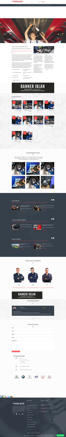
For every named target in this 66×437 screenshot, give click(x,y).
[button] (49, 69)
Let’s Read (16, 408)
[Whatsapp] (3, 396)
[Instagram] (5, 396)
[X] (2, 396)
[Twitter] (9, 396)
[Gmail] (6, 396)
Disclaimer (38, 432)
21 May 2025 (44, 206)
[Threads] (11, 396)
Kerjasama (32, 432)
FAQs (35, 432)
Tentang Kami (28, 432)
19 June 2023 (44, 226)
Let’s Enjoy (22, 407)
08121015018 (43, 2)
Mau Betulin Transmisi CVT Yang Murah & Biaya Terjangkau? (25, 206)
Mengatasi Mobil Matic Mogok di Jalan (48, 205)
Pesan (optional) (14, 340)
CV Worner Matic (40, 435)
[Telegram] (8, 396)
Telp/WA (13, 334)
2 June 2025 (22, 245)
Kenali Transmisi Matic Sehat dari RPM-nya (26, 224)
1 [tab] (32, 318)
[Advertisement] (36, 12)
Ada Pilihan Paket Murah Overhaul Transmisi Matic (25, 244)
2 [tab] (33, 318)
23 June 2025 (22, 207)
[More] (12, 396)
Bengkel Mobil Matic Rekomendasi (46, 243)
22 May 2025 (22, 225)
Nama (12, 327)
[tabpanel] (33, 311)
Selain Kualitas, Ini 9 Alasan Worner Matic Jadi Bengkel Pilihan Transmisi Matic (48, 225)
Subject (13, 337)
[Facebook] (0, 396)
